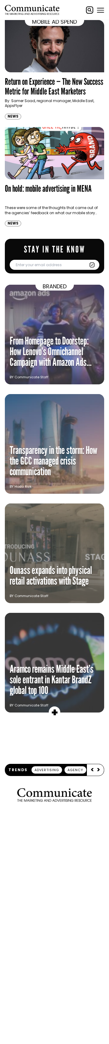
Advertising (47, 770)
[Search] (89, 10)
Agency (75, 770)
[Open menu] (100, 10)
